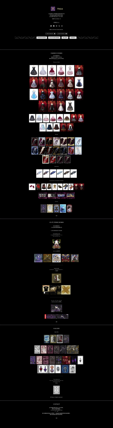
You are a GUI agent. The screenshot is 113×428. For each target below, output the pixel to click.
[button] (51, 26)
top (56, 215)
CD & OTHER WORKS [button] (54, 37)
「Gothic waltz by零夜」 (56, 301)
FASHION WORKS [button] (42, 37)
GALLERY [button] (65, 37)
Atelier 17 (56, 58)
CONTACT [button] (73, 37)
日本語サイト (56, 22)
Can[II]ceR (56, 268)
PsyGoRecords (56, 233)
